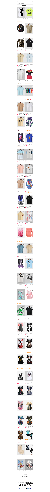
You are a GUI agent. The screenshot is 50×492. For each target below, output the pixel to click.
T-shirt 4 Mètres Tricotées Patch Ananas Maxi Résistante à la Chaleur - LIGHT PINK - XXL (21, 175)
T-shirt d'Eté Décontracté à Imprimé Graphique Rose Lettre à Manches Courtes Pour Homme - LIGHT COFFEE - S (21, 222)
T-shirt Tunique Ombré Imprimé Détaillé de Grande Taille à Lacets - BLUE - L (21, 206)
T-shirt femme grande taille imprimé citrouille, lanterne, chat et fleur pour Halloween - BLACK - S (21, 441)
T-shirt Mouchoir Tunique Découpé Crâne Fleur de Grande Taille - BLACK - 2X (21, 144)
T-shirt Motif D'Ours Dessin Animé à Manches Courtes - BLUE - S (29, 144)
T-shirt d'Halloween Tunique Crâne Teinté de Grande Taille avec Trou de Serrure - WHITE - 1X (29, 222)
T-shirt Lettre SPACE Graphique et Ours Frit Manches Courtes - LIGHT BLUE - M (29, 269)
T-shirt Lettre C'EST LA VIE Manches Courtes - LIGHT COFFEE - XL (21, 64)
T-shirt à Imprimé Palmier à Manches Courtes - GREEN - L (29, 18)
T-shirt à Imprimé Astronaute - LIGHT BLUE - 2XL (29, 64)
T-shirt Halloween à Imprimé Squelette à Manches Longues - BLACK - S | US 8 (29, 333)
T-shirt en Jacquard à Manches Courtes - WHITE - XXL (21, 80)
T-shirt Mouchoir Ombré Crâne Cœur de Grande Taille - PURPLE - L (21, 269)
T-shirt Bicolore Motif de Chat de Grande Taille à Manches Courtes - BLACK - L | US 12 (21, 18)
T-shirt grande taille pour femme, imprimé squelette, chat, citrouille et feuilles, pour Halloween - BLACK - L (29, 426)
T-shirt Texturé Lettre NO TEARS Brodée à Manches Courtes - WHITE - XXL (29, 113)
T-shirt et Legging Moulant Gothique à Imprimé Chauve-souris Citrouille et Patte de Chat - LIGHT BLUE (29, 441)
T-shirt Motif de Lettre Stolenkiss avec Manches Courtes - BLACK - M (29, 206)
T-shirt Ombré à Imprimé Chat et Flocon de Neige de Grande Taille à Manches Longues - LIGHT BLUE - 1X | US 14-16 (21, 470)
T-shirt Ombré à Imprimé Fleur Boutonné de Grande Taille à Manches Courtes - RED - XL (29, 80)
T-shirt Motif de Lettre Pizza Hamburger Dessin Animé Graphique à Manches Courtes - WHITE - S (29, 175)
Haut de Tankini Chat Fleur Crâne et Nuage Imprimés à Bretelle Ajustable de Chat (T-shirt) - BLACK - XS (21, 382)
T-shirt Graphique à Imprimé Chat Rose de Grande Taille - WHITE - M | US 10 (29, 382)
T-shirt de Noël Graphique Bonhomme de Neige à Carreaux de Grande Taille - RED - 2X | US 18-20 (21, 349)
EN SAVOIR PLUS (25, 476)
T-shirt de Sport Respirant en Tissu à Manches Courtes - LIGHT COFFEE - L (21, 113)
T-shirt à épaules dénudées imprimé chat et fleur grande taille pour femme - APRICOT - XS (29, 411)
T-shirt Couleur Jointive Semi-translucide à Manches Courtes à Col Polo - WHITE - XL (21, 284)
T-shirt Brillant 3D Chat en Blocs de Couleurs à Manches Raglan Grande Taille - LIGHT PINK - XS (21, 411)
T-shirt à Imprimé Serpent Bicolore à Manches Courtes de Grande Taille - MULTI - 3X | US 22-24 (21, 333)
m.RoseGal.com (21, 1)
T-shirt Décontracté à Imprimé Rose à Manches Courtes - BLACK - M (29, 49)
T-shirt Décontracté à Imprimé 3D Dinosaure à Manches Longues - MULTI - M (21, 49)
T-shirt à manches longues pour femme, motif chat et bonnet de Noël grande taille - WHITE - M (29, 470)
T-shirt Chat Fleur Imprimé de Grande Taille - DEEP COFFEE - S (29, 349)
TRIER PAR (24, 5)
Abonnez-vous (30, 482)
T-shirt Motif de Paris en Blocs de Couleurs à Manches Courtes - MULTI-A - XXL (21, 160)
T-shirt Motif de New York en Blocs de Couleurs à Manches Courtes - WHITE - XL (29, 160)
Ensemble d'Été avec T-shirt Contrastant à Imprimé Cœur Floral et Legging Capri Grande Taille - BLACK (29, 284)
